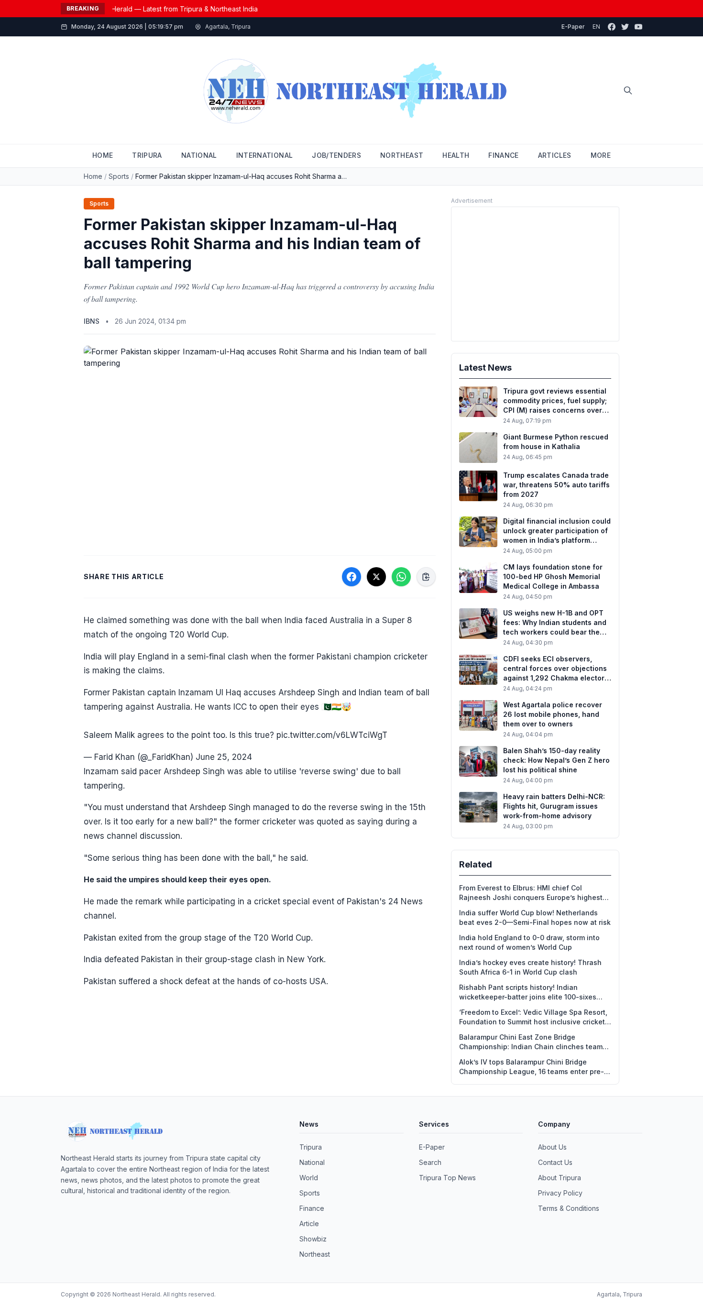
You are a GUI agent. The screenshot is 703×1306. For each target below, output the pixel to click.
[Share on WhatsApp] (401, 576)
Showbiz (313, 1239)
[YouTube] (638, 27)
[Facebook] (611, 27)
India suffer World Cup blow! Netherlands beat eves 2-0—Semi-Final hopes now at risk (535, 917)
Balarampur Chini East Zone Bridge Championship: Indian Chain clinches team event (531, 1042)
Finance (311, 1208)
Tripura (310, 1147)
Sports (119, 176)
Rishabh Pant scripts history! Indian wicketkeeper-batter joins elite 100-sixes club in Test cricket (527, 992)
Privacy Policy (560, 1193)
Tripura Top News (447, 1178)
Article (309, 1223)
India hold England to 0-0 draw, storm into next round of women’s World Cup (529, 942)
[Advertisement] (535, 274)
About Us (552, 1147)
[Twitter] (625, 27)
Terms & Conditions (568, 1208)
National (312, 1162)
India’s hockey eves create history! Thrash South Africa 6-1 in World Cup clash (530, 967)
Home (93, 176)
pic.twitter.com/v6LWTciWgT (331, 735)
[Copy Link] (426, 576)
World (308, 1178)
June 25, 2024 (224, 757)
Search (430, 1162)
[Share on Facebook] (351, 576)
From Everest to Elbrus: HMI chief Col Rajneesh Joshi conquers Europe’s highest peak (531, 893)
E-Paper (573, 26)
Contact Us (555, 1162)
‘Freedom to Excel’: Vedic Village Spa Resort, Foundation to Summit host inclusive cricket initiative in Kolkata (533, 1017)
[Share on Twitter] (376, 576)
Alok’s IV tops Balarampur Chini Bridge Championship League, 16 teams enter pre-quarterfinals (531, 1067)
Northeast (314, 1254)
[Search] (628, 90)
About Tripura (559, 1178)
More (601, 155)
